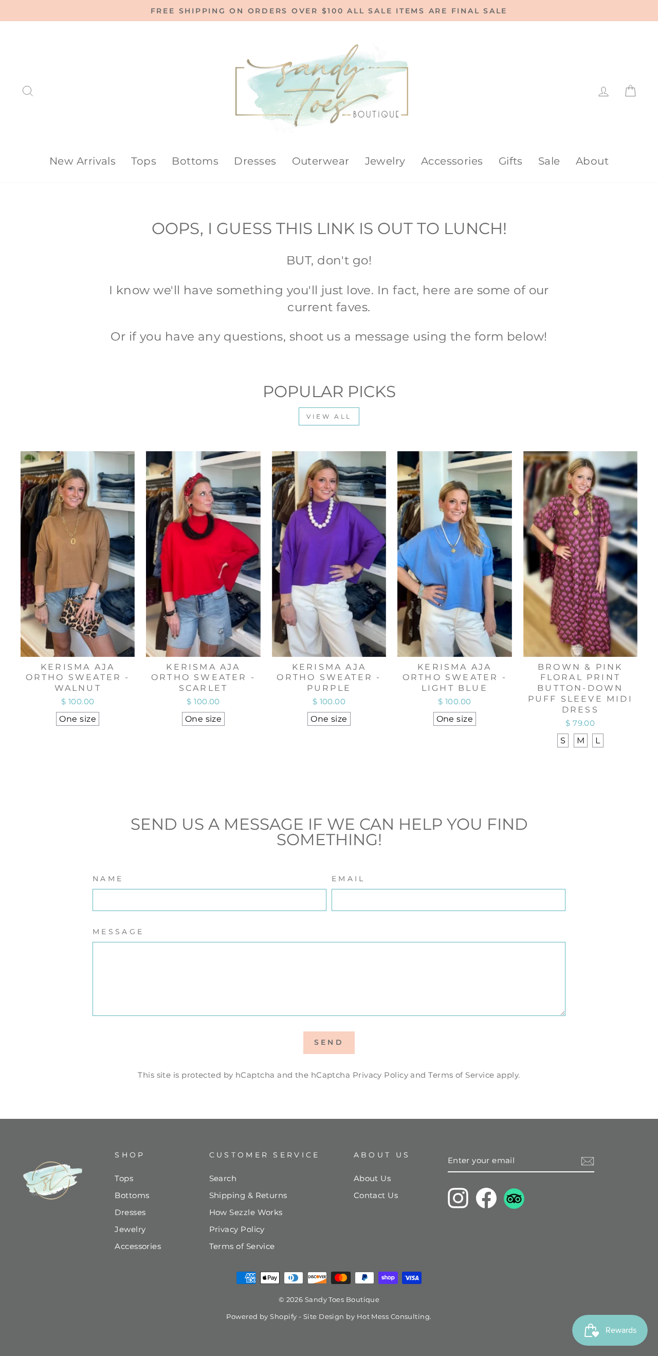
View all (329, 416)
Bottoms (195, 161)
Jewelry (385, 161)
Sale (549, 161)
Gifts (511, 161)
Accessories (452, 161)
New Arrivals (82, 161)
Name (108, 878)
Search (223, 1178)
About (592, 161)
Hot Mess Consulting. (394, 1317)
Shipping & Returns (248, 1195)
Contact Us (376, 1195)
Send (329, 1042)
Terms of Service (461, 1075)
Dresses (255, 161)
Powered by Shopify (261, 1317)
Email (348, 878)
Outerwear (321, 161)
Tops (143, 161)
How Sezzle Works (246, 1212)
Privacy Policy (380, 1075)
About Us (372, 1178)
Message (118, 931)
